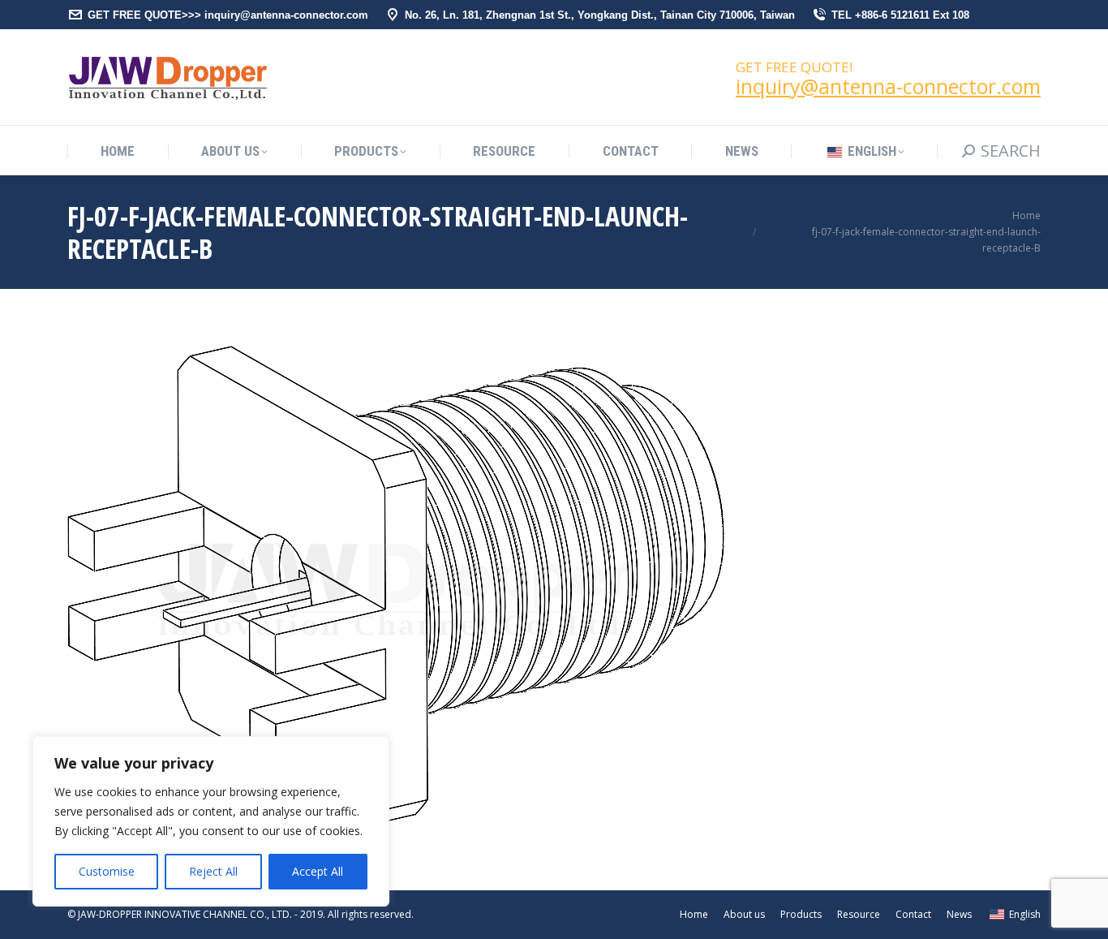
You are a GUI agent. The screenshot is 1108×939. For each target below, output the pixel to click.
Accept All (317, 871)
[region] (210, 821)
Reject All (213, 871)
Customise (107, 871)
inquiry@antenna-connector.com (888, 86)
